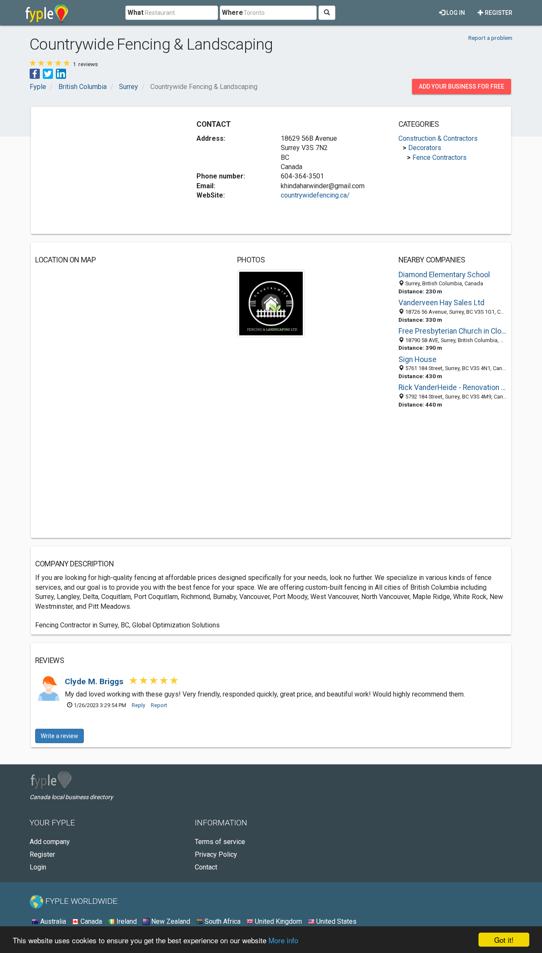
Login (38, 867)
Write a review (59, 736)
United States (336, 921)
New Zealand (169, 921)
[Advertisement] (106, 170)
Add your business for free (461, 86)
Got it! (504, 939)
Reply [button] (138, 705)
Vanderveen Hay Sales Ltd (441, 302)
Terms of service (220, 842)
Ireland (126, 921)
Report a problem (490, 37)
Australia (52, 921)
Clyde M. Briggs (95, 681)
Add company (50, 842)
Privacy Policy (216, 854)
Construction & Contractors (438, 138)
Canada (90, 921)
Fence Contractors (439, 157)
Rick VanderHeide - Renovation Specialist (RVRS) (452, 387)
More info (283, 940)
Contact (206, 867)
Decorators (424, 148)
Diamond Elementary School (444, 274)
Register (498, 12)
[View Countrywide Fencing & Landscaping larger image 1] (271, 303)
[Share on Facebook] (35, 73)
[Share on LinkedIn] (61, 73)
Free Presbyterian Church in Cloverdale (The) (452, 331)
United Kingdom (277, 921)
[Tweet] (48, 73)
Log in (455, 12)
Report (159, 705)
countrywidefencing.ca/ (315, 195)
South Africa (222, 921)
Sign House (417, 359)
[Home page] (46, 12)
